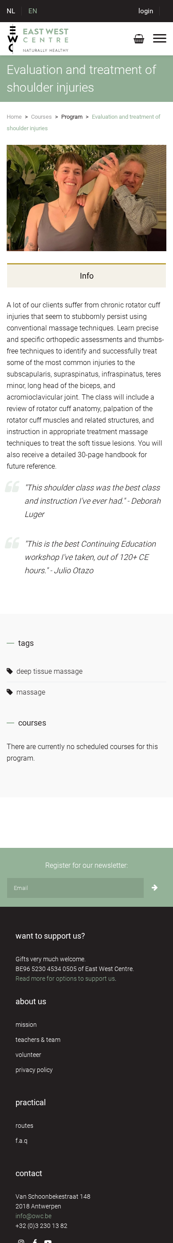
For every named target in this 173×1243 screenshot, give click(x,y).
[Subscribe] (155, 888)
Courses (41, 116)
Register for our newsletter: (86, 865)
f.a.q (22, 1140)
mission (26, 1024)
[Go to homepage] (38, 38)
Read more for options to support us (65, 978)
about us (31, 1001)
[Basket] (139, 40)
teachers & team (38, 1039)
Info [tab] (87, 275)
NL (11, 11)
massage (30, 692)
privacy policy (34, 1069)
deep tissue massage (49, 671)
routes (24, 1125)
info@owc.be (33, 1216)
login (145, 11)
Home (14, 116)
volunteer (28, 1054)
